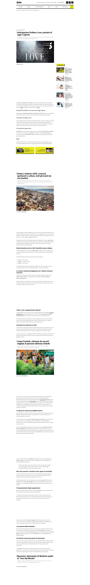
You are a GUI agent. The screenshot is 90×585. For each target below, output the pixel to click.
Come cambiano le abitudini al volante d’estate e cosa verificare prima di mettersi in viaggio (68, 70)
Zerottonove (65, 6)
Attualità (20, 6)
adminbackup (24, 211)
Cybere (54, 2)
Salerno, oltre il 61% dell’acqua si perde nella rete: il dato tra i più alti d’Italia (69, 105)
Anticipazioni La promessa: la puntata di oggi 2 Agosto (28, 150)
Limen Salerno (43, 399)
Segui (21, 107)
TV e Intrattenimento (39, 6)
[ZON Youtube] (72, 2)
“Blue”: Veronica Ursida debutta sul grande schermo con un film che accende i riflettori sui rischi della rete (69, 96)
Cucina (56, 6)
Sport (49, 6)
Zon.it (38, 107)
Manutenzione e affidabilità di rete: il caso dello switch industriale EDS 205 (68, 79)
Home (17, 10)
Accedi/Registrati (61, 2)
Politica (28, 6)
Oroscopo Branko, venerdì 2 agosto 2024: (41, 151)
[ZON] (18, 2)
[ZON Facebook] (67, 2)
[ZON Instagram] (69, 2)
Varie (20, 10)
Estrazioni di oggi (41, 2)
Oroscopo (48, 2)
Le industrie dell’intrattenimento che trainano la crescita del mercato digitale (69, 87)
